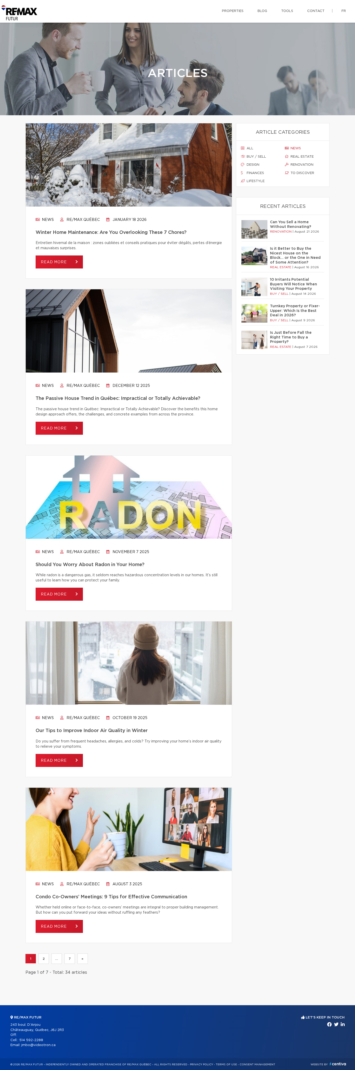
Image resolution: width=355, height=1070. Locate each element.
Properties (233, 11)
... (56, 958)
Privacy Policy (201, 1064)
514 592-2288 (31, 1040)
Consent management (257, 1064)
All (249, 148)
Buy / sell (256, 156)
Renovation (301, 164)
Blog (262, 11)
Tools (287, 11)
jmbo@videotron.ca (38, 1045)
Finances (255, 173)
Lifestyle (255, 181)
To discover (302, 173)
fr (343, 11)
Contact (316, 11)
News (47, 220)
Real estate (302, 156)
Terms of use (226, 1064)
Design (252, 164)
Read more (54, 262)
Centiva (338, 1064)
